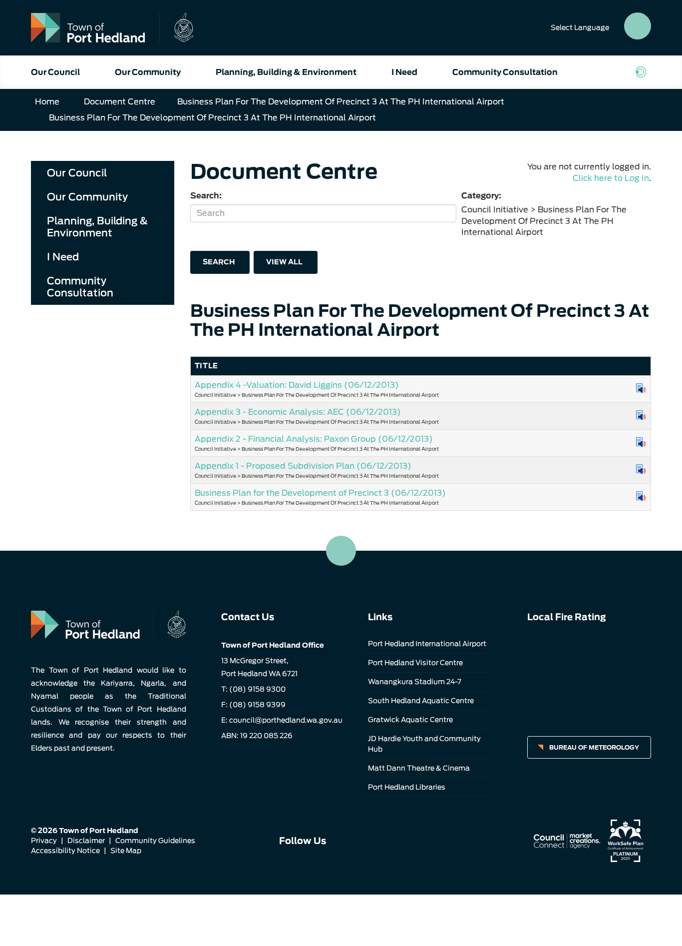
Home (47, 101)
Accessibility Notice (65, 851)
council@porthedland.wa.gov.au (285, 720)
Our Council (55, 72)
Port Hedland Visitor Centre (415, 663)
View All (284, 262)
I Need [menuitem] (63, 257)
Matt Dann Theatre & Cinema (419, 768)
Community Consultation (505, 72)
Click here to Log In (611, 178)
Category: (481, 195)
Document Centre (119, 101)
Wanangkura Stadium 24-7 (414, 682)
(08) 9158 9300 (257, 689)
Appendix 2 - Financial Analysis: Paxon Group (314, 439)
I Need (404, 72)
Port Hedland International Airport (427, 644)
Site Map (125, 851)
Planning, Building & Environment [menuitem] (97, 227)
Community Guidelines (155, 841)
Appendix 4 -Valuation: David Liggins (297, 385)
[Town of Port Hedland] (112, 27)
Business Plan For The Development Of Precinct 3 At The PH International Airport (340, 101)
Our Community (148, 72)
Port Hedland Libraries (406, 787)
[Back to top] (341, 551)
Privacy (44, 841)
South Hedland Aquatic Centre (421, 701)
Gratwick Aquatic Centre (410, 720)
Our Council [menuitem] (77, 173)
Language (580, 27)
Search (219, 262)
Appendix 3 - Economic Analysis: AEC (298, 412)
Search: (206, 195)
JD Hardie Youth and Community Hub (424, 744)
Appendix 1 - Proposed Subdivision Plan (303, 466)
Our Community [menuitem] (87, 197)
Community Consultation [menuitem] (80, 287)
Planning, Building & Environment (286, 72)
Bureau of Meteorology (594, 747)
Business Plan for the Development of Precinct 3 (320, 493)
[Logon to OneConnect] (643, 72)
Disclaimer (86, 841)
